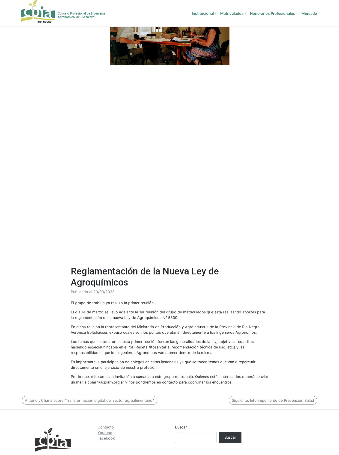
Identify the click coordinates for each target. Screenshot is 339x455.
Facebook (106, 438)
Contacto (106, 427)
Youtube (105, 432)
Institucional (203, 13)
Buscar (181, 427)
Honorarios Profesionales (272, 13)
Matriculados (232, 13)
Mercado (309, 13)
